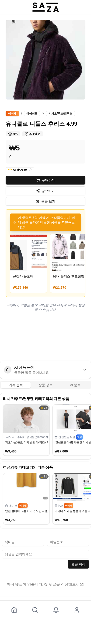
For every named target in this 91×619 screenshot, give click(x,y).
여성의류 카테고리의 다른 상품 (28, 467)
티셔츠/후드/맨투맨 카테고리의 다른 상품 (36, 399)
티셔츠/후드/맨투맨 (60, 113)
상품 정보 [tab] (45, 385)
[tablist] (45, 385)
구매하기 (48, 180)
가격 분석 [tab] (16, 385)
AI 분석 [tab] (75, 385)
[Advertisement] (45, 338)
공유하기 (48, 191)
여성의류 (32, 113)
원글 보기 (48, 201)
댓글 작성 (78, 564)
